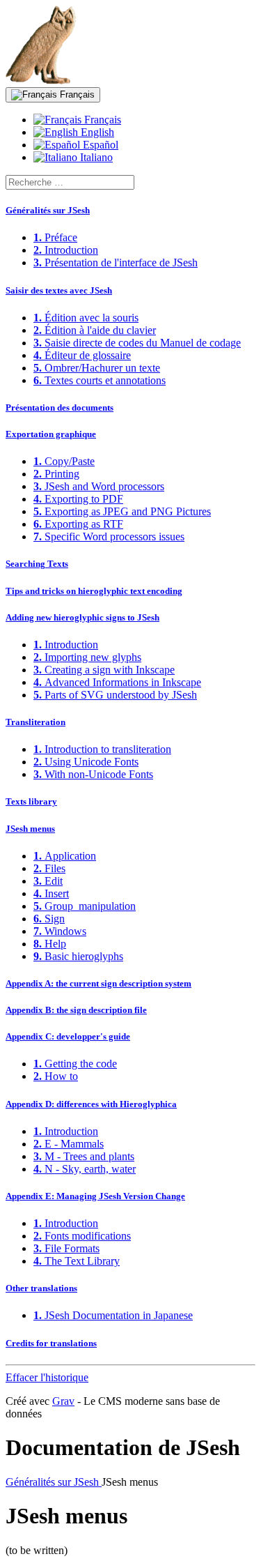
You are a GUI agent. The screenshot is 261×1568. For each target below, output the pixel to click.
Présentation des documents (59, 407)
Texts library (31, 801)
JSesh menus (30, 828)
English (96, 132)
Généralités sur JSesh (48, 210)
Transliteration (35, 722)
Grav (63, 1401)
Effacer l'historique (47, 1377)
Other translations (41, 1288)
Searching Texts (37, 563)
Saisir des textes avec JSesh (59, 290)
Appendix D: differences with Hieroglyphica (91, 1104)
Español (99, 145)
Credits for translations (51, 1343)
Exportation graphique (51, 434)
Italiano (95, 157)
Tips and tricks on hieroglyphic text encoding (94, 591)
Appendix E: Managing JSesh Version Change (95, 1196)
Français (76, 94)
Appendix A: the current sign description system (98, 983)
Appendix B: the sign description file (76, 1010)
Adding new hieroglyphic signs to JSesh (82, 617)
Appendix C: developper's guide (68, 1036)
